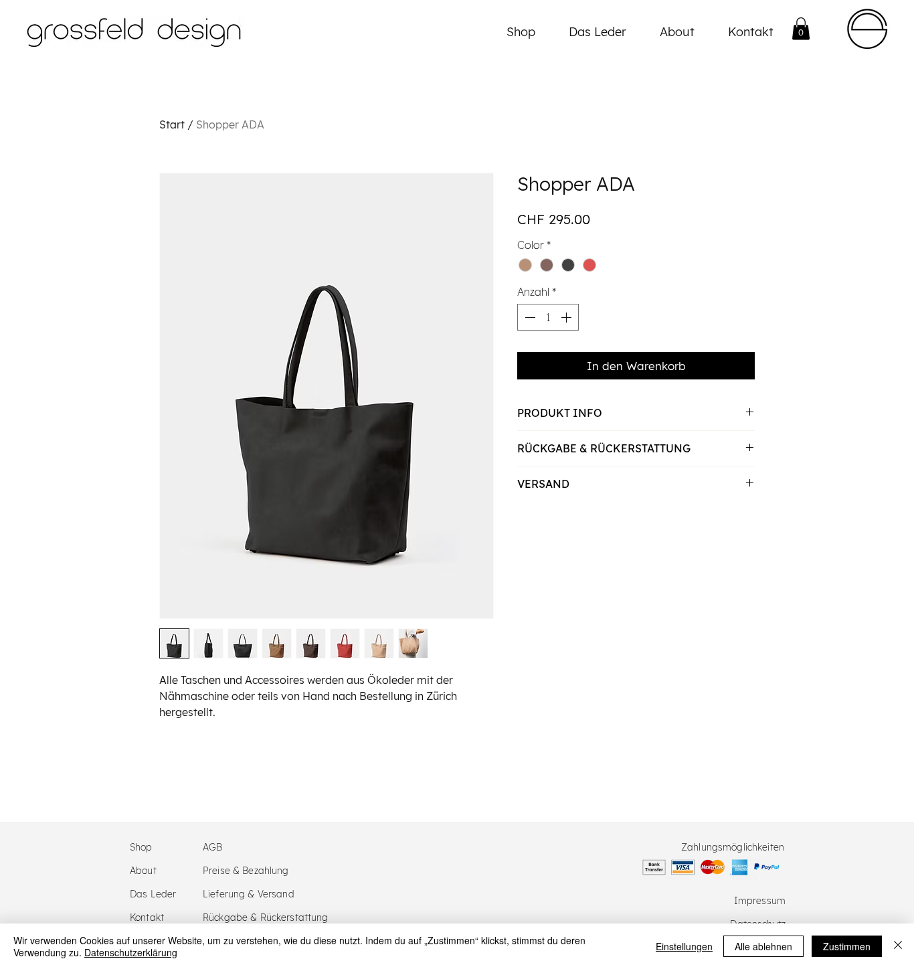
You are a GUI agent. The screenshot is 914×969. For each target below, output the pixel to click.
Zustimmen (847, 946)
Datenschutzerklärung (130, 952)
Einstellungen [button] (684, 946)
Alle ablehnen (763, 946)
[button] (801, 28)
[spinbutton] (548, 317)
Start (172, 124)
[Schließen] (898, 946)
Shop (141, 847)
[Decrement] (528, 317)
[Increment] (567, 317)
